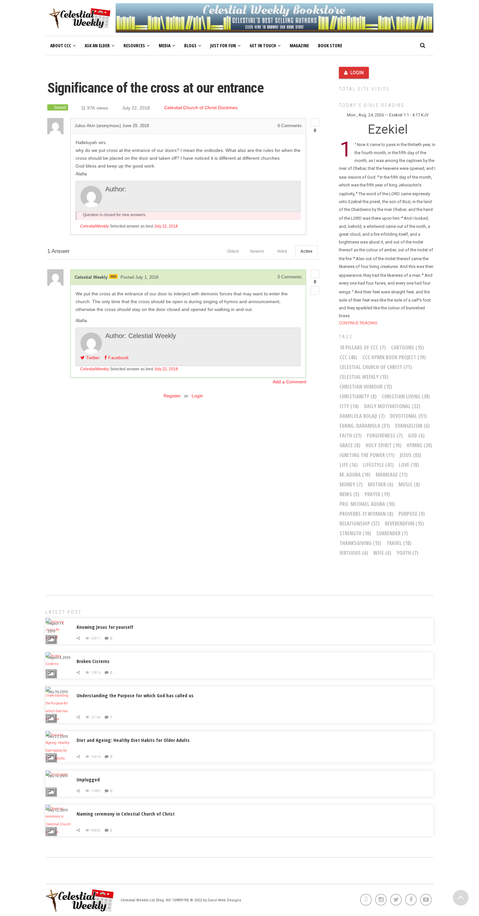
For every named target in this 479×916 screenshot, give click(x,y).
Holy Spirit (383, 445)
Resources (134, 45)
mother (380, 484)
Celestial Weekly (364, 376)
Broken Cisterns (93, 661)
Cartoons (407, 347)
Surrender (392, 533)
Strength (355, 533)
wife (382, 552)
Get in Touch (263, 45)
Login (197, 395)
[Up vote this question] (315, 122)
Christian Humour (366, 386)
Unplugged (88, 779)
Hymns (419, 445)
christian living (406, 396)
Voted (282, 251)
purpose (412, 513)
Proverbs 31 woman (366, 513)
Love (409, 464)
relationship (360, 523)
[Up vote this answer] (315, 273)
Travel (399, 543)
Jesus (410, 455)
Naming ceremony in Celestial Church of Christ (126, 813)
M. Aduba (355, 474)
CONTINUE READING (358, 322)
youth (407, 552)
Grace (350, 445)
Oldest (233, 251)
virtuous (354, 552)
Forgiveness (385, 435)
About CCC (60, 45)
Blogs (190, 45)
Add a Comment (289, 381)
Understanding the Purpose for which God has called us (135, 695)
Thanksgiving (360, 543)
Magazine (299, 45)
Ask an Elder (97, 45)
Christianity (358, 396)
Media (164, 45)
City (349, 406)
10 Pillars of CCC (363, 347)
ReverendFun (404, 523)
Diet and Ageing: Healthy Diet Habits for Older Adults (133, 740)
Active (306, 251)
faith (351, 435)
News (349, 494)
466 (113, 276)
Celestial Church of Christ (376, 367)
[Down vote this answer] (315, 290)
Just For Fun (223, 45)
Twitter (92, 357)
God (416, 435)
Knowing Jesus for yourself (105, 627)
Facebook (118, 357)
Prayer (377, 494)
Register (172, 395)
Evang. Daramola (365, 425)
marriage (392, 474)
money (351, 484)
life (349, 464)
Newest (257, 251)
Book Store (330, 45)
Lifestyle (378, 464)
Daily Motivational (392, 406)
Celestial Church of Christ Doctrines (201, 108)
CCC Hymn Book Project (394, 357)
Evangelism (412, 425)
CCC (348, 357)
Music (409, 484)
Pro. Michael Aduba (367, 504)
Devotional (408, 416)
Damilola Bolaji (362, 416)
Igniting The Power (367, 455)
